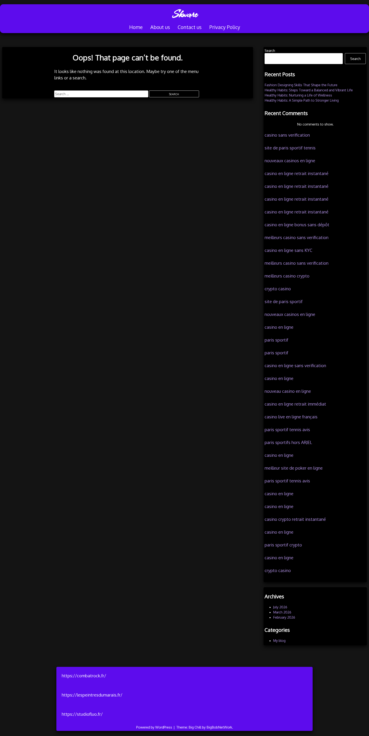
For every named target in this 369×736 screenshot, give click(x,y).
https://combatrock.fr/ (84, 675)
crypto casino (278, 288)
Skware (184, 13)
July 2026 (280, 607)
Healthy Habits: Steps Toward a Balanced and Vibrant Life (309, 90)
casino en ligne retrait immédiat (295, 404)
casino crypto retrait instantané (295, 519)
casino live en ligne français (291, 416)
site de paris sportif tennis (290, 147)
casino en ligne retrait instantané (296, 173)
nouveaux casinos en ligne (290, 160)
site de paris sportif (284, 301)
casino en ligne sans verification (295, 365)
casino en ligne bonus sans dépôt (297, 224)
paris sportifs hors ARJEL (288, 442)
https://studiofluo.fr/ (82, 714)
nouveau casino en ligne (288, 391)
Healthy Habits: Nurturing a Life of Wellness (298, 95)
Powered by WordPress (154, 727)
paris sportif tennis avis (287, 429)
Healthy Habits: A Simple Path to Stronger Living (302, 100)
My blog (279, 640)
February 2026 (284, 617)
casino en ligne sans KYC (288, 250)
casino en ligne (279, 327)
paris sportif (276, 340)
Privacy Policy (224, 27)
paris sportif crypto (283, 545)
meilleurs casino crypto (287, 276)
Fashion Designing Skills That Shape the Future (301, 85)
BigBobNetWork (219, 727)
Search (270, 50)
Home (136, 27)
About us (160, 27)
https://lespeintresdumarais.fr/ (92, 695)
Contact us (190, 27)
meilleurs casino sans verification (296, 237)
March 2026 (282, 612)
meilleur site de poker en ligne (294, 468)
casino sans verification (287, 135)
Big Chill (195, 727)
